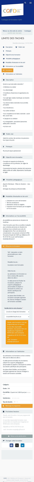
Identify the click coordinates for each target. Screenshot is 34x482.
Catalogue (27, 31)
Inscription (8, 70)
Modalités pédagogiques (13, 58)
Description (8, 47)
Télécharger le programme (12, 406)
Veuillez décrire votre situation (13, 308)
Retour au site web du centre (12, 31)
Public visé (21, 47)
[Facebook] (11, 445)
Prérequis (8, 51)
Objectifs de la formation (12, 55)
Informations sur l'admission (13, 74)
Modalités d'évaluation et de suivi (15, 62)
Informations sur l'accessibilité (14, 66)
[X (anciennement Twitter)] (17, 445)
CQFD (5, 478)
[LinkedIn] (22, 445)
